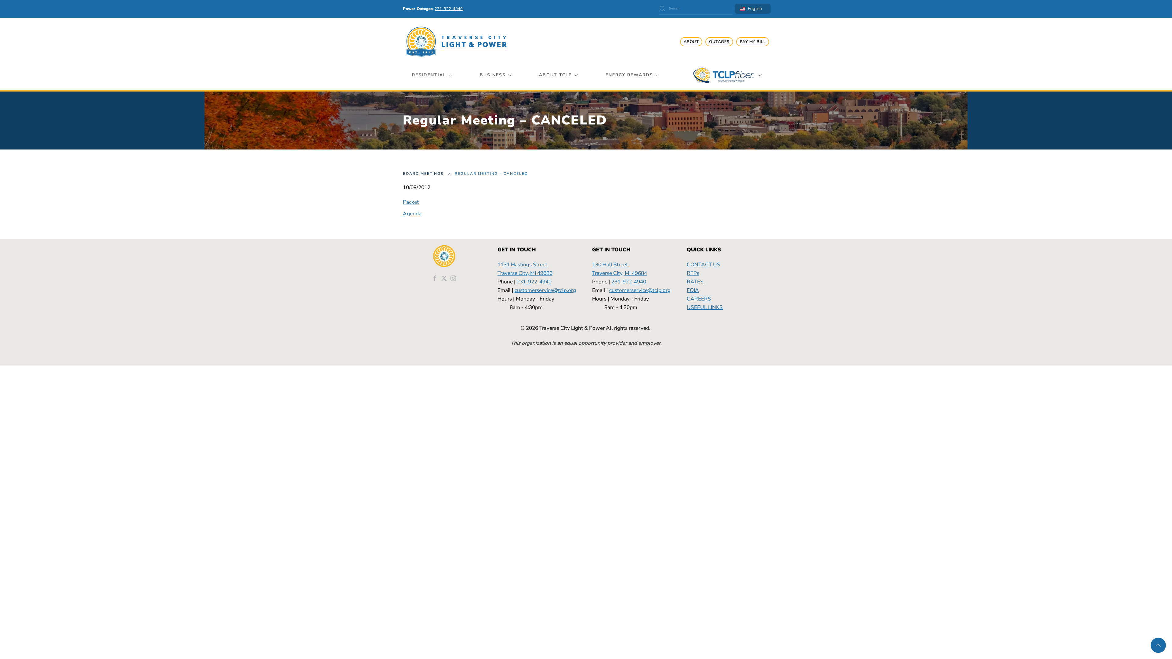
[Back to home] (456, 41)
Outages (719, 42)
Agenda (412, 213)
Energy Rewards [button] (629, 75)
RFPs (693, 273)
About (691, 42)
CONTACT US (703, 264)
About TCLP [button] (555, 75)
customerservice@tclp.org (545, 290)
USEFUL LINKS (705, 307)
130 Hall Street (610, 264)
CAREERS (699, 298)
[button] (1158, 645)
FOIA (693, 290)
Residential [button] (429, 75)
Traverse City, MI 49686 (524, 273)
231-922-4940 (534, 281)
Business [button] (493, 75)
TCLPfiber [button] (723, 75)
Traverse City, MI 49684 (619, 273)
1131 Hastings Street (522, 264)
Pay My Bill (753, 42)
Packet (411, 202)
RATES (695, 281)
